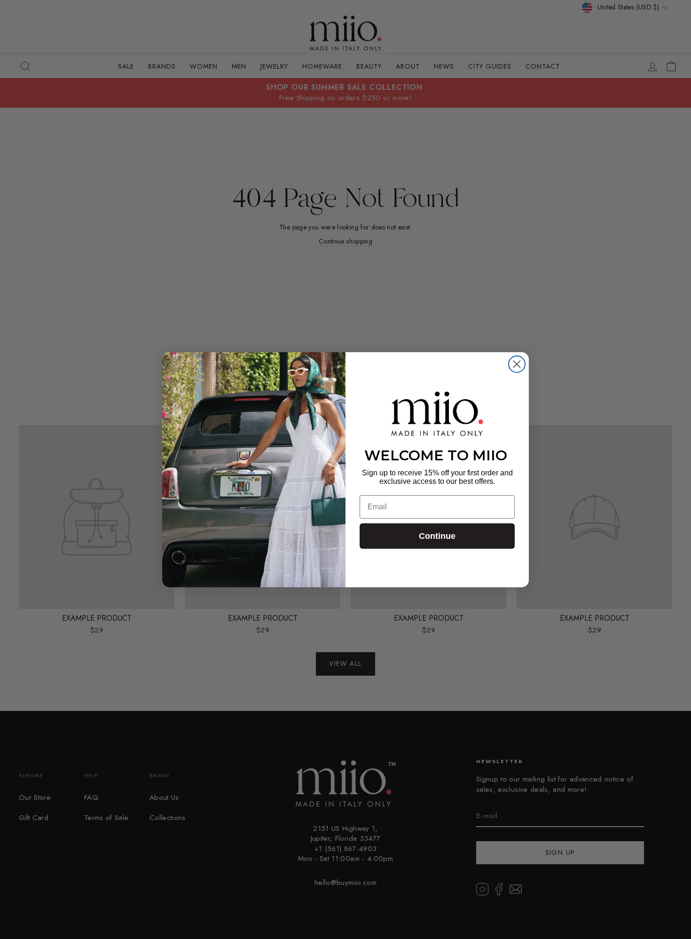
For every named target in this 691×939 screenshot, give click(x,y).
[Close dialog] (517, 364)
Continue (437, 536)
